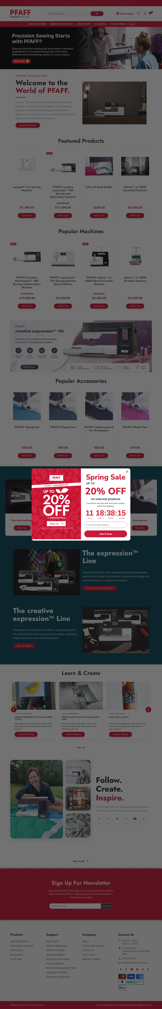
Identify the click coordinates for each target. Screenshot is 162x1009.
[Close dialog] (127, 471)
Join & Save (105, 534)
